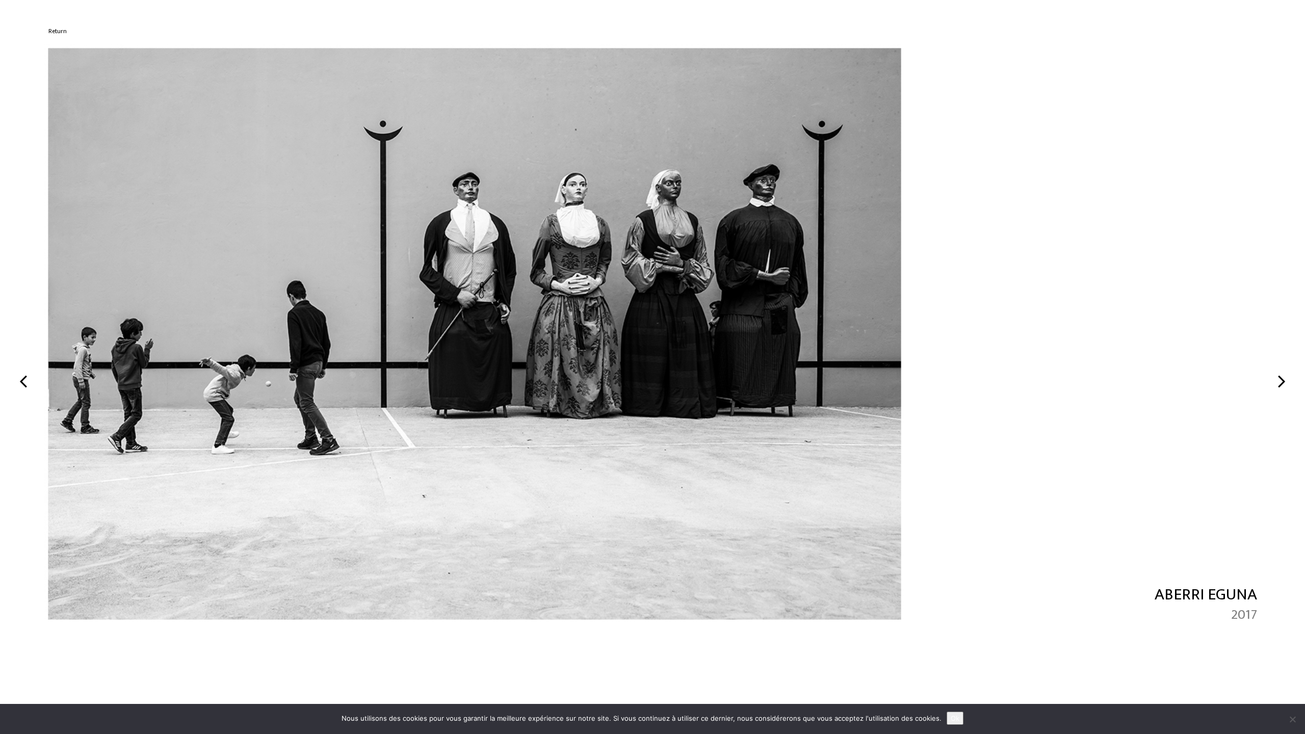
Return (57, 31)
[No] (1292, 719)
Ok (955, 718)
